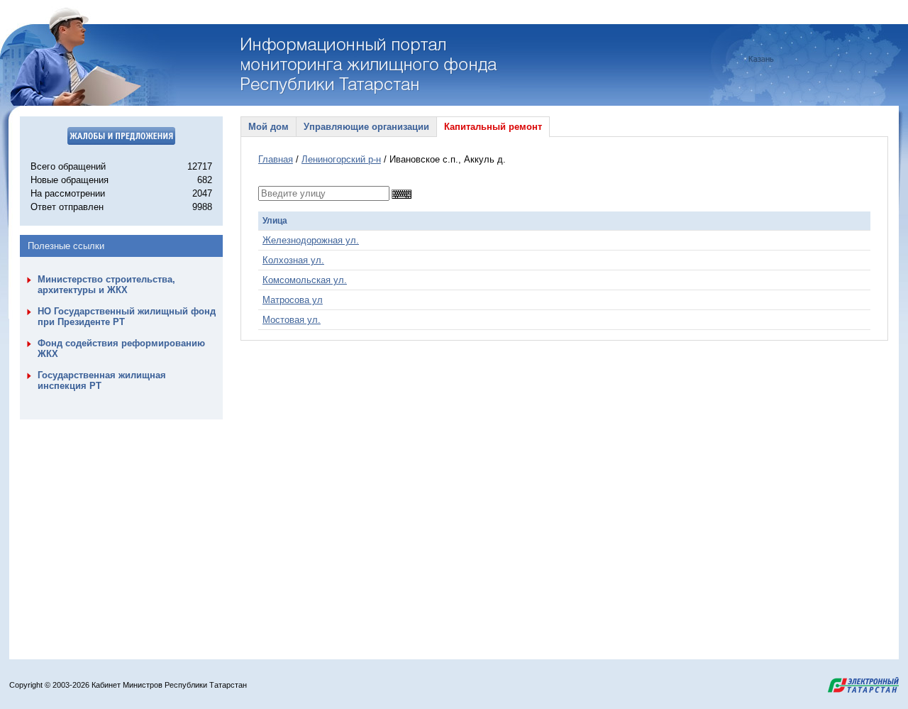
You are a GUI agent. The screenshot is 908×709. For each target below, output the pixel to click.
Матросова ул (292, 300)
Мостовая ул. (291, 319)
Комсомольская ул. (304, 280)
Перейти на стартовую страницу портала (370, 66)
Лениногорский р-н (341, 159)
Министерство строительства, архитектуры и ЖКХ (106, 284)
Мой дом (268, 126)
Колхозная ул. (293, 260)
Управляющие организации (366, 126)
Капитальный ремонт (493, 126)
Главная (275, 159)
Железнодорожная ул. (310, 240)
